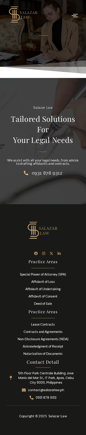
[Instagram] (43, 253)
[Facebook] (36, 253)
